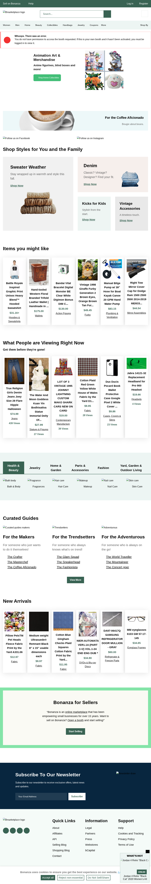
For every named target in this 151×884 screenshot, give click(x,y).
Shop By (144, 25)
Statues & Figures (38, 429)
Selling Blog (59, 844)
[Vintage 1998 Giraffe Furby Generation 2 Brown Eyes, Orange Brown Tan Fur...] (87, 291)
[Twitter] (13, 831)
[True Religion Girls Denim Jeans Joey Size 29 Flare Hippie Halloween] (14, 397)
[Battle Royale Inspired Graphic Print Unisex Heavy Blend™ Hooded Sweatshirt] (14, 291)
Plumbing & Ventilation (112, 315)
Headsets (137, 399)
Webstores (91, 844)
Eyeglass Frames (136, 647)
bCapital (90, 850)
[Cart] (144, 13)
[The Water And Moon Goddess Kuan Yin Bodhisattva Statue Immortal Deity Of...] (39, 397)
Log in (130, 3)
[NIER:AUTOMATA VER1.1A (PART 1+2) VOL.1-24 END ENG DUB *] (87, 641)
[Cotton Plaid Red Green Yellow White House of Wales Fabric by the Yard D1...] (87, 397)
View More (75, 580)
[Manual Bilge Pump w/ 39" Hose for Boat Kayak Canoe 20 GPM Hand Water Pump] (112, 291)
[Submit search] (107, 14)
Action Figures (63, 313)
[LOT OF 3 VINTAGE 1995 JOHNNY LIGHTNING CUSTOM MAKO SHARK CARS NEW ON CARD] (63, 397)
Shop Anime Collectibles (48, 78)
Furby (88, 315)
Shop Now (16, 185)
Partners (90, 833)
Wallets (39, 315)
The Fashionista (67, 567)
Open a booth (76, 720)
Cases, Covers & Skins (112, 418)
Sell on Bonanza (11, 3)
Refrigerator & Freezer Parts (112, 659)
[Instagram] (27, 831)
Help (30, 3)
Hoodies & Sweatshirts (14, 319)
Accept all (48, 877)
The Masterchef (17, 562)
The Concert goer (117, 567)
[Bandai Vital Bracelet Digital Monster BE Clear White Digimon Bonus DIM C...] (63, 291)
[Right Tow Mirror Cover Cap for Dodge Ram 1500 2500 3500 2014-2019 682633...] (136, 291)
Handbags (67, 25)
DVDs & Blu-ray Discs (87, 664)
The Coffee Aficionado (21, 567)
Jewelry (81, 25)
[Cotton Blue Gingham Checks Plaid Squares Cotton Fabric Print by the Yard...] (63, 641)
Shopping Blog (61, 850)
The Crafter (14, 556)
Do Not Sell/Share (98, 877)
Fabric (87, 410)
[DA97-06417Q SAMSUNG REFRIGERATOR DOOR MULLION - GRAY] (112, 641)
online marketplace (76, 712)
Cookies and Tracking (131, 833)
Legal (88, 827)
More (103, 25)
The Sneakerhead (68, 562)
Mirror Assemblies (136, 313)
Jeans (14, 418)
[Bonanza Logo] (14, 12)
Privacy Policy (126, 839)
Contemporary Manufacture (63, 422)
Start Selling (75, 731)
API (54, 839)
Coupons (94, 25)
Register (143, 3)
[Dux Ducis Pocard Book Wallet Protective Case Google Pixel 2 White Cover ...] (112, 397)
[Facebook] (6, 831)
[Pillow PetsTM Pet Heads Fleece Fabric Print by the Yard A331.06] (14, 641)
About (55, 827)
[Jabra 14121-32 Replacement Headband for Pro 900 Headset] (136, 397)
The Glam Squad (68, 556)
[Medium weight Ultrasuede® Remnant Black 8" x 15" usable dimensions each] (39, 641)
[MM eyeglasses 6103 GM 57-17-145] (136, 641)
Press (88, 839)
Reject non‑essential (71, 877)
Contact (56, 855)
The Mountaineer (117, 562)
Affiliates (57, 833)
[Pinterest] (20, 831)
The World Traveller (119, 556)
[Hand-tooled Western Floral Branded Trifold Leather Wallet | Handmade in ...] (39, 291)
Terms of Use (126, 844)
